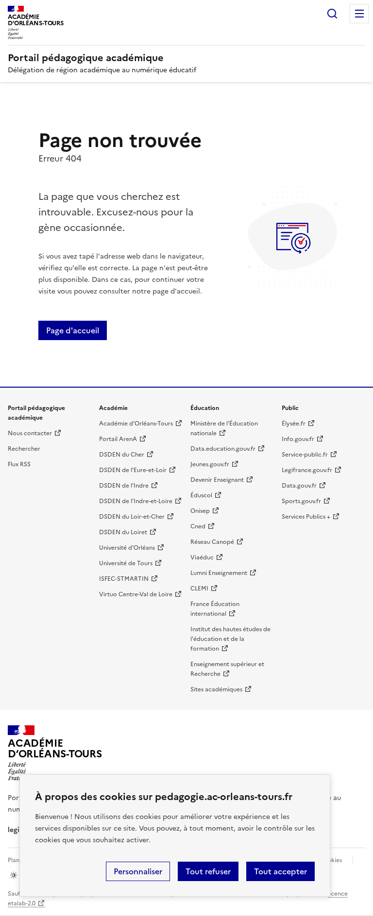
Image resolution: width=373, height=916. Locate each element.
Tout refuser (208, 871)
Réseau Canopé (212, 542)
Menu (359, 13)
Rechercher (332, 13)
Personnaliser (138, 871)
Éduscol (201, 495)
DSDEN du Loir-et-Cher (132, 516)
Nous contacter (30, 433)
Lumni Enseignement (218, 573)
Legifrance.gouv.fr (307, 470)
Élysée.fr (293, 423)
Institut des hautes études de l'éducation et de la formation (230, 639)
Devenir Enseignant (217, 479)
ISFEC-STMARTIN (124, 578)
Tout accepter (280, 871)
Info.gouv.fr (298, 439)
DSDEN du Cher (121, 454)
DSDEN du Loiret (123, 532)
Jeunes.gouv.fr (209, 464)
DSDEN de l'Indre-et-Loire (135, 501)
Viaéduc (202, 557)
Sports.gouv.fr (301, 501)
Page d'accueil (72, 330)
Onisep (200, 511)
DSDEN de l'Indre (124, 485)
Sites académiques (216, 689)
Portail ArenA (118, 439)
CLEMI (199, 588)
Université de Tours (126, 563)
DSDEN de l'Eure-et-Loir (133, 470)
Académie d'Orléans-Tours (136, 423)
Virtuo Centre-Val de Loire (135, 594)
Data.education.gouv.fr (222, 448)
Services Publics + (306, 516)
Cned (197, 526)
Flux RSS (19, 464)
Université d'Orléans (127, 547)
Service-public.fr (305, 454)
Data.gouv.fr (299, 485)
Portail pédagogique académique (86, 57)
